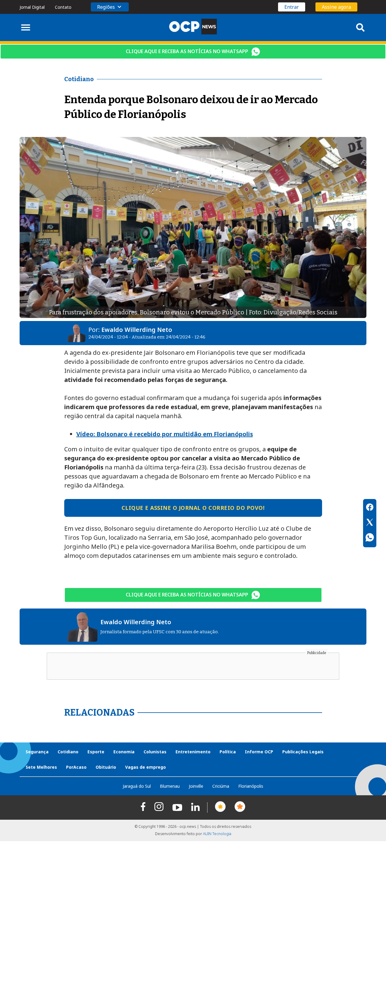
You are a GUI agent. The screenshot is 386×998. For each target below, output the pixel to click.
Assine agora (336, 7)
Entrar (291, 7)
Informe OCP (259, 752)
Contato (63, 7)
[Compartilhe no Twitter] (369, 523)
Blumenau (170, 786)
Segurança (37, 752)
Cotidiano (68, 752)
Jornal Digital (32, 7)
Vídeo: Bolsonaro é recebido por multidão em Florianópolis (164, 434)
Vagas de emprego (145, 767)
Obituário (106, 767)
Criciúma (220, 786)
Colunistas (155, 752)
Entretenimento (193, 752)
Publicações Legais (303, 752)
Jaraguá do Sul (137, 786)
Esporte (95, 752)
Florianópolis (250, 786)
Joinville (196, 786)
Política (228, 752)
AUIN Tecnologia (217, 833)
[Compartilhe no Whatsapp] (369, 538)
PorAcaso (76, 767)
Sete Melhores (41, 767)
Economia (123, 752)
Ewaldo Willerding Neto (136, 330)
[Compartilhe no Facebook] (369, 508)
